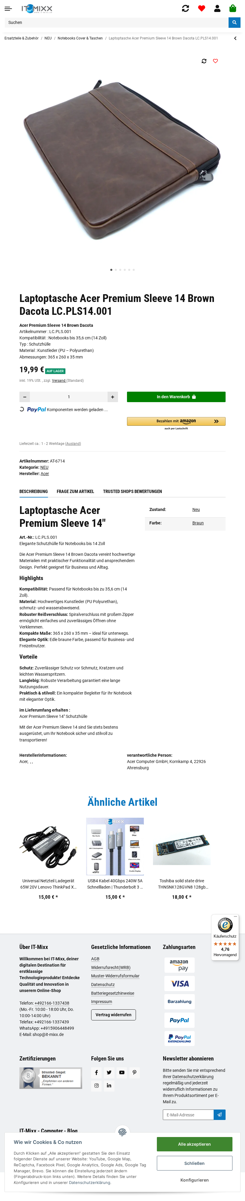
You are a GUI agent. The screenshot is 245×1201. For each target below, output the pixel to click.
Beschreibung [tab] (33, 491)
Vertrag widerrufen (113, 1014)
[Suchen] (235, 22)
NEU (48, 38)
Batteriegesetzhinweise (112, 993)
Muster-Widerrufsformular (115, 975)
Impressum (101, 1001)
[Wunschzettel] (202, 8)
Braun (198, 523)
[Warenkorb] (233, 8)
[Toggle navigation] (8, 8)
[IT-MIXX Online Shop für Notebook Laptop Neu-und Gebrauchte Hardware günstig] (37, 8)
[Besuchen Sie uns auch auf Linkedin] (109, 1086)
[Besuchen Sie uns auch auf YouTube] (122, 1072)
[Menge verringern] (24, 397)
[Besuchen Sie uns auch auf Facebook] (96, 1072)
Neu (196, 509)
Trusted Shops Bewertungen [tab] (132, 491)
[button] (217, 8)
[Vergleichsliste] (185, 8)
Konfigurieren (194, 1179)
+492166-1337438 (52, 1003)
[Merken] (215, 61)
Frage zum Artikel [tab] (75, 491)
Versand (59, 381)
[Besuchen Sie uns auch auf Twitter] (109, 1072)
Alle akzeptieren (194, 1144)
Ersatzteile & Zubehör (21, 38)
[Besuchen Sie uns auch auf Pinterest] (134, 1072)
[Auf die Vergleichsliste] (204, 61)
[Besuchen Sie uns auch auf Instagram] (96, 1086)
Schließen (194, 1163)
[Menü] (235, 917)
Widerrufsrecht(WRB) (111, 967)
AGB (95, 958)
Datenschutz (103, 984)
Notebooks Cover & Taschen (80, 38)
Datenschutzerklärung (193, 1076)
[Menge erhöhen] (112, 397)
